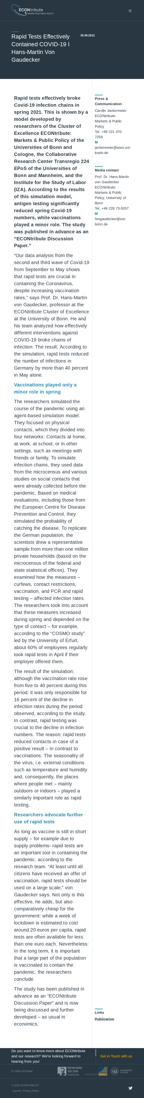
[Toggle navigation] (130, 11)
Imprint (17, 1090)
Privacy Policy (31, 1090)
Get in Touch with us (116, 1056)
